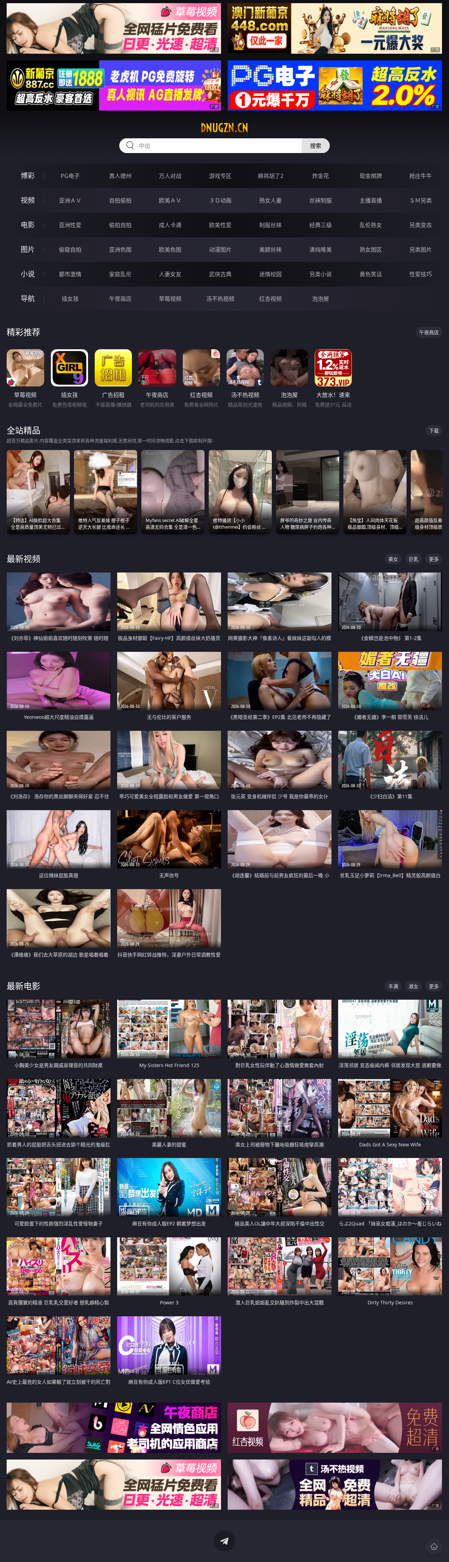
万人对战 (170, 176)
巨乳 (413, 559)
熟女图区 (371, 249)
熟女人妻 (270, 200)
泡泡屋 (320, 299)
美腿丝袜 (270, 249)
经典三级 (320, 225)
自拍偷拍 (120, 200)
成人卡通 (170, 225)
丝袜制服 (320, 200)
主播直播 (371, 200)
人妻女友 (170, 274)
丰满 (393, 986)
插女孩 (70, 299)
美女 (393, 559)
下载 (434, 430)
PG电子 (70, 176)
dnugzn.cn (224, 128)
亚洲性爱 (70, 225)
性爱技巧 (420, 274)
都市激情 (70, 274)
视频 (28, 200)
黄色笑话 (371, 274)
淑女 (413, 986)
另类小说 (320, 274)
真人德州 (120, 176)
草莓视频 (170, 299)
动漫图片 (220, 249)
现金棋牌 (371, 176)
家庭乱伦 (120, 274)
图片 (28, 249)
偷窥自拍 (70, 249)
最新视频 (23, 558)
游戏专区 (220, 176)
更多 (434, 559)
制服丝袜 (270, 225)
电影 (28, 225)
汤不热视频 (220, 299)
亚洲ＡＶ (70, 200)
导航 (28, 298)
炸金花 (320, 176)
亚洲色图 (120, 249)
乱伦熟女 (371, 225)
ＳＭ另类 (420, 200)
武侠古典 (220, 274)
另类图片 (420, 249)
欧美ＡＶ (170, 200)
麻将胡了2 (270, 176)
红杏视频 (270, 299)
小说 (28, 274)
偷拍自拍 (120, 225)
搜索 (315, 146)
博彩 (28, 175)
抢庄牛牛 (420, 176)
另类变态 (420, 225)
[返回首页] (433, 1546)
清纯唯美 (320, 249)
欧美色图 (170, 249)
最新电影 (23, 986)
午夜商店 (120, 299)
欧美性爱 (220, 225)
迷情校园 (270, 274)
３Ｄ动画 (220, 200)
